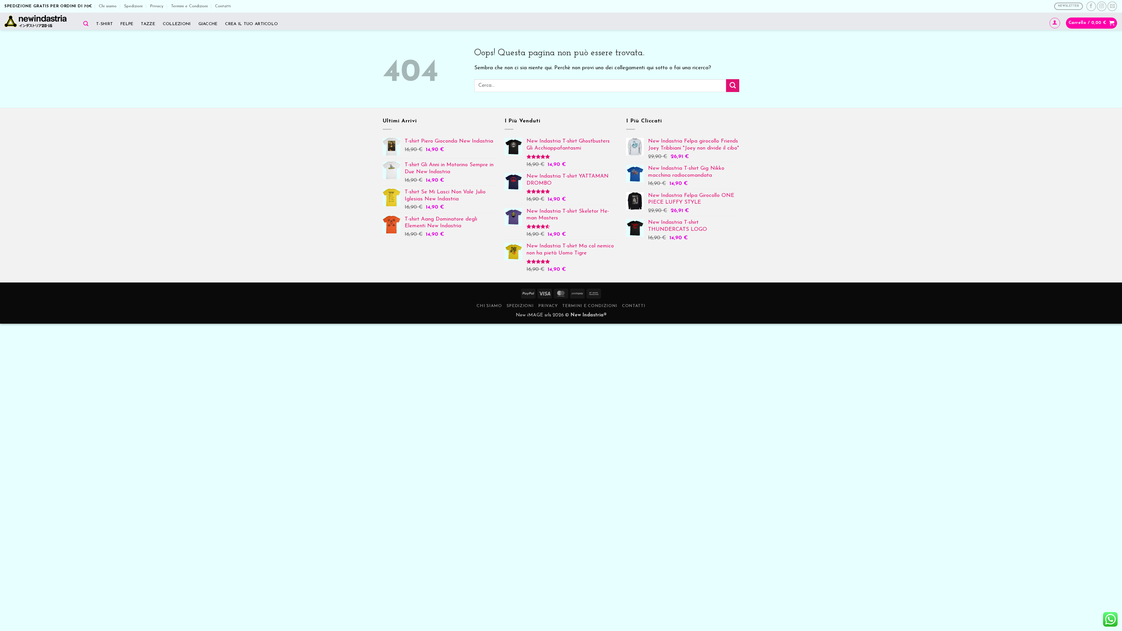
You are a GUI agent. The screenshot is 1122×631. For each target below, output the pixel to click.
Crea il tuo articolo (251, 24)
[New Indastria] (37, 21)
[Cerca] (85, 23)
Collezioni (177, 24)
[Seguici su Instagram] (1102, 6)
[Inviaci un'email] (1112, 6)
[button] (1055, 23)
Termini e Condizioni (189, 6)
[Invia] (732, 85)
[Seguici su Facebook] (1091, 6)
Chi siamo (108, 6)
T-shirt (104, 24)
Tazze (148, 24)
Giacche (208, 24)
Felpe (126, 24)
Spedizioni (133, 6)
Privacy (156, 6)
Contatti (223, 6)
